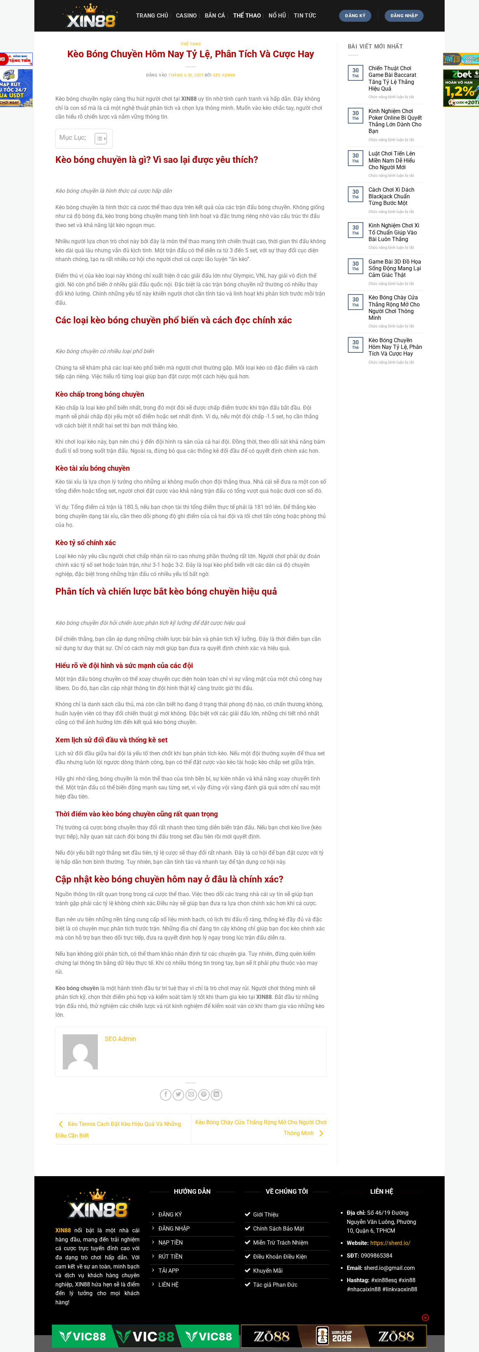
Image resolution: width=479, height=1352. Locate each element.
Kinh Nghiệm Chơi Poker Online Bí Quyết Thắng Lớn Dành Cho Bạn (395, 121)
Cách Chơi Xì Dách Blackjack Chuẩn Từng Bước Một (391, 196)
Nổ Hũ (277, 15)
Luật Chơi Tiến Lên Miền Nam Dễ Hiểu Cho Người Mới (392, 160)
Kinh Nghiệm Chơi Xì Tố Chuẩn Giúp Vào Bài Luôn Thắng (394, 232)
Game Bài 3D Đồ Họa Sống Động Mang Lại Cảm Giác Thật (395, 268)
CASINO (186, 15)
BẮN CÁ (215, 15)
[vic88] (145, 1336)
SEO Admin (224, 75)
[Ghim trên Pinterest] (204, 1095)
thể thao (247, 15)
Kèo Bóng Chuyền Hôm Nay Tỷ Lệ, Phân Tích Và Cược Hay (395, 347)
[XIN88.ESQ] (90, 16)
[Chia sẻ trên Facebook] (165, 1095)
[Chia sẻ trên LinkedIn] (216, 1095)
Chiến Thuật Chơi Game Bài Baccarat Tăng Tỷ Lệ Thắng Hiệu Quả (392, 78)
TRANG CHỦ (152, 15)
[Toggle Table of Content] (97, 139)
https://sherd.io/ (390, 1243)
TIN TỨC (305, 15)
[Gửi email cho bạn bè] (191, 1095)
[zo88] (334, 1336)
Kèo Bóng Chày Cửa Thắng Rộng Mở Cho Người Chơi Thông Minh (394, 307)
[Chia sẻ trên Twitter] (178, 1095)
